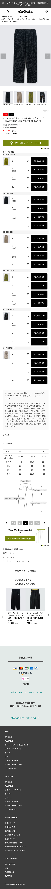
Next (47, 56)
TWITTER (8, 876)
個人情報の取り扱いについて (16, 847)
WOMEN (9, 776)
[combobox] (25, 523)
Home (3, 17)
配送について (10, 831)
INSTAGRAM (10, 864)
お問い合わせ (10, 823)
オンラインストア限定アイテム (17, 745)
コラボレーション (11, 768)
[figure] (6, 523)
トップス (8, 753)
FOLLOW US (11, 858)
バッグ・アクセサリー (13, 764)
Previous (3, 56)
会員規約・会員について (14, 843)
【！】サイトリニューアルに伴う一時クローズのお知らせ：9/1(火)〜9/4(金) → (25, 4)
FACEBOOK (9, 872)
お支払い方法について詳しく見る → (26, 692)
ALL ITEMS (9, 741)
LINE (6, 868)
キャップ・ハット (11, 760)
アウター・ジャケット (13, 749)
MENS (10, 17)
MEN (7, 731)
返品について (10, 839)
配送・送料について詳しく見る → (25, 718)
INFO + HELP (11, 817)
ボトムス (8, 757)
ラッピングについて (12, 835)
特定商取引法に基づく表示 (15, 850)
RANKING (8, 737)
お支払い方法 (10, 827)
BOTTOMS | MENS (21, 17)
